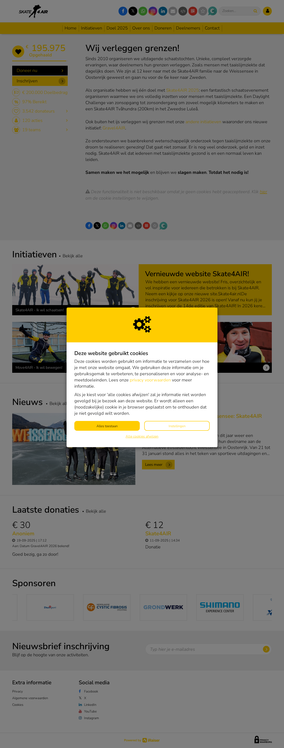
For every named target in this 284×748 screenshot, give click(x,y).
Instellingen (177, 426)
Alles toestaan (107, 426)
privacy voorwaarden (150, 380)
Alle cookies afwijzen (142, 436)
